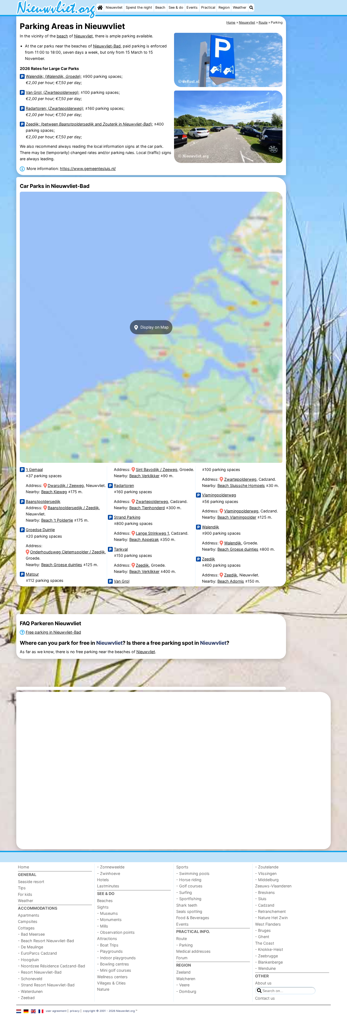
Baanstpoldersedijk (43, 501)
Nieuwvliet (114, 7)
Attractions (107, 938)
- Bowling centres (113, 964)
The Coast (264, 943)
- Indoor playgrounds (116, 957)
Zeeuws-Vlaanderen (273, 886)
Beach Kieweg (54, 491)
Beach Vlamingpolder (236, 517)
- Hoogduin (28, 959)
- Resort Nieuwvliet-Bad (40, 972)
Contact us (265, 998)
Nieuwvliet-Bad (107, 46)
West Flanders (268, 924)
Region (224, 7)
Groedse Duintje (40, 529)
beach (62, 36)
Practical (208, 7)
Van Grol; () (52, 92)
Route (181, 938)
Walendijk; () (53, 76)
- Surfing (184, 892)
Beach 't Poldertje (57, 520)
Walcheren (185, 978)
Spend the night (139, 7)
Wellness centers (112, 976)
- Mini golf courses (114, 970)
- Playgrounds (110, 951)
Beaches (105, 900)
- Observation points (116, 932)
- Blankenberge (269, 962)
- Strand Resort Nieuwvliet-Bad (46, 985)
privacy (75, 1010)
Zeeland (183, 972)
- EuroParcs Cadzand (37, 953)
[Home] (100, 8)
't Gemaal (34, 469)
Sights (103, 907)
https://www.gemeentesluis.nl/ (88, 168)
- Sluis (260, 898)
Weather (239, 7)
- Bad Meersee (31, 934)
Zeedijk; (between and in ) (89, 124)
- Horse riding (188, 879)
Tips (22, 888)
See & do (176, 7)
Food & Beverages (192, 917)
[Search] (251, 8)
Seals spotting (189, 911)
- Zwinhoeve (108, 873)
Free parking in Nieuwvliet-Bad (53, 632)
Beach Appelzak (144, 539)
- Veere (182, 985)
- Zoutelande (266, 867)
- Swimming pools (193, 873)
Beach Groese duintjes (61, 564)
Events (192, 7)
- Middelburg (267, 879)
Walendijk (210, 527)
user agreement (56, 1010)
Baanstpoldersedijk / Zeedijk (73, 507)
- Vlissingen (266, 873)
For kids (25, 894)
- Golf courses (189, 886)
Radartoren (124, 485)
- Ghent (262, 936)
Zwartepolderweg (152, 501)
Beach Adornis (230, 581)
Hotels (103, 879)
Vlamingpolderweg (219, 495)
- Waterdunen (30, 991)
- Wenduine (265, 968)
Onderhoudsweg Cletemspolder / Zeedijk (67, 552)
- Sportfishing (188, 898)
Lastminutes (108, 886)
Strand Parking (127, 517)
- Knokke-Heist (269, 949)
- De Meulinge (30, 947)
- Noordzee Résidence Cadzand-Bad (51, 966)
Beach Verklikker (144, 475)
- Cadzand (264, 905)
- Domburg (186, 991)
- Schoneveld (30, 978)
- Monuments (109, 919)
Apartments (28, 915)
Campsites (27, 921)
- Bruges (263, 930)
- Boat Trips (107, 945)
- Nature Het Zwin (271, 917)
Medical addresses (193, 951)
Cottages (26, 928)
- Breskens (265, 892)
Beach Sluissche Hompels (241, 485)
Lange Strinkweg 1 (152, 533)
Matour (32, 574)
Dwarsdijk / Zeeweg (66, 485)
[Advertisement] (309, 141)
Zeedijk (142, 565)
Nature (103, 989)
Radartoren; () (54, 108)
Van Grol (121, 581)
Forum (182, 957)
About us (263, 983)
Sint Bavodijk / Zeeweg (156, 469)
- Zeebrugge (266, 956)
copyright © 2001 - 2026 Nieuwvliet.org (109, 1010)
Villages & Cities (111, 983)
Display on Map (154, 327)
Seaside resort (31, 881)
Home (23, 867)
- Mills (102, 926)
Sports (182, 867)
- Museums (107, 913)
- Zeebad (26, 997)
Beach (160, 7)
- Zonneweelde (110, 867)
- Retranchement (270, 911)
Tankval (121, 549)
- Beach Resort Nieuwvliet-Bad (46, 940)
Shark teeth (186, 905)
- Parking (184, 945)
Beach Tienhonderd (147, 507)
